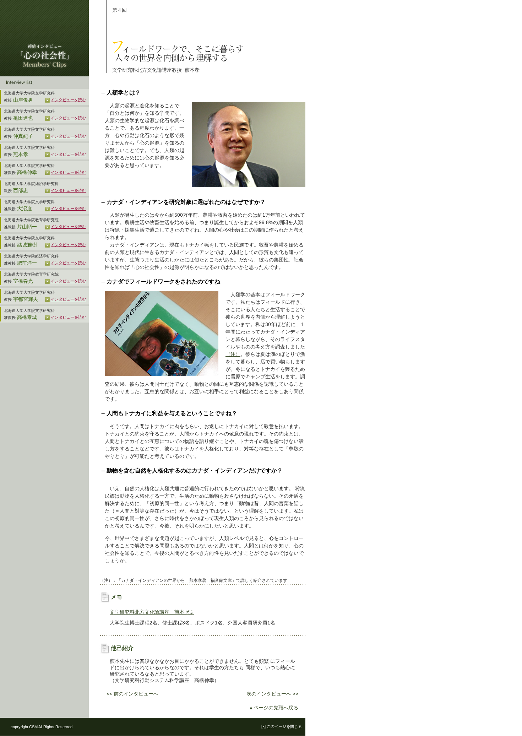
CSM (33, 727)
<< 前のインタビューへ (132, 694)
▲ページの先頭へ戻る (273, 707)
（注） (232, 354)
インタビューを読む (68, 100)
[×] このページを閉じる (281, 726)
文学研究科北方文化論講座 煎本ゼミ (152, 612)
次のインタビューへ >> (272, 694)
